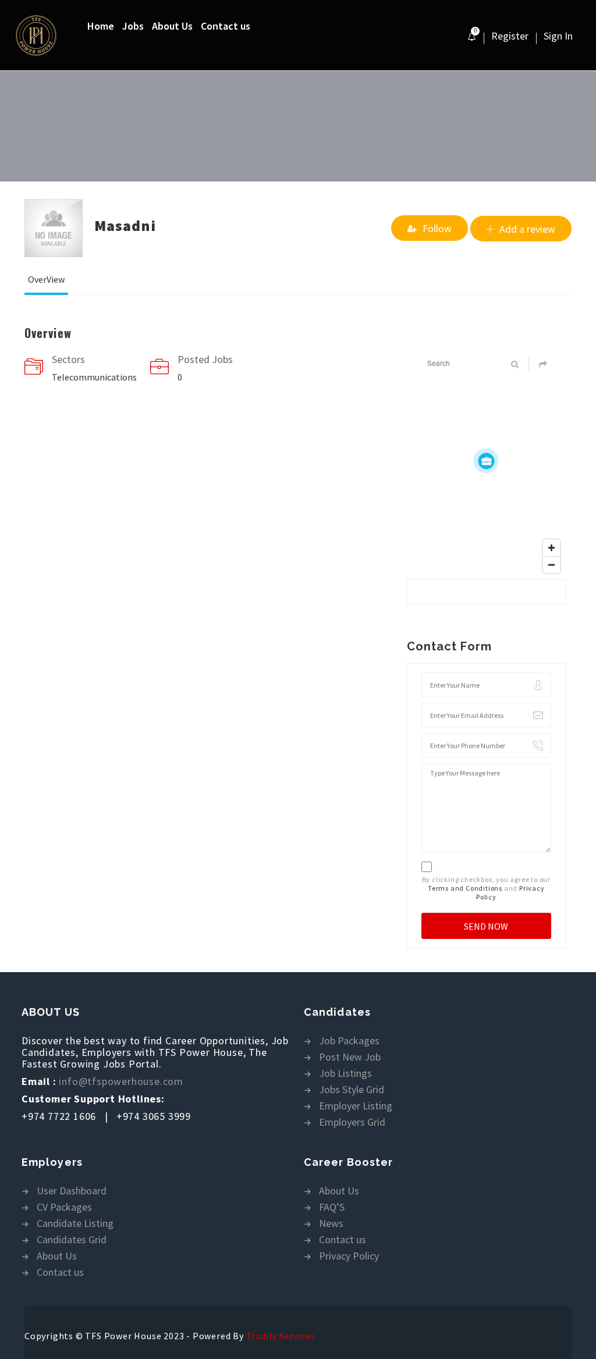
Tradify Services (280, 1336)
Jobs (133, 26)
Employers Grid (352, 1122)
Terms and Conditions (465, 888)
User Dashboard (72, 1191)
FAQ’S (332, 1207)
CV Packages (64, 1207)
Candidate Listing (75, 1224)
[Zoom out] (551, 564)
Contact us (225, 26)
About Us (172, 26)
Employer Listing (355, 1106)
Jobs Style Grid (351, 1090)
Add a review (527, 229)
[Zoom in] (551, 547)
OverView (46, 280)
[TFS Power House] (51, 35)
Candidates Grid (72, 1240)
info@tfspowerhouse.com (121, 1081)
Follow (437, 228)
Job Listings (345, 1074)
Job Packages (349, 1041)
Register (509, 35)
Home (100, 26)
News (331, 1224)
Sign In (558, 35)
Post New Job (350, 1057)
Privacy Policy (349, 1256)
